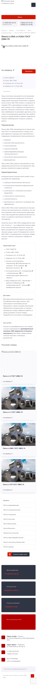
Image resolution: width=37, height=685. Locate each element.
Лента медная (8, 547)
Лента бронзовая (9, 524)
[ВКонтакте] (5, 623)
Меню (20, 17)
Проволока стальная (10, 533)
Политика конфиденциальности (15, 669)
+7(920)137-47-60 (10, 607)
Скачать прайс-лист (20, 554)
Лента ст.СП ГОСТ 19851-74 (13, 484)
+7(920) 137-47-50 (26, 23)
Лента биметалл (9, 528)
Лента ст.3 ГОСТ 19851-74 (13, 376)
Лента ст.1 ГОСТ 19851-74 (13, 412)
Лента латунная (9, 519)
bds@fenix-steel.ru (11, 590)
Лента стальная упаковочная (14, 542)
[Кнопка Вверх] (32, 676)
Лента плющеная (9, 514)
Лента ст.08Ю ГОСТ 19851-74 (14, 448)
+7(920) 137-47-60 (26, 24)
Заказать (28, 71)
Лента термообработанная (13, 537)
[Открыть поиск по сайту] (33, 5)
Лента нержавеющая (11, 505)
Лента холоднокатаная (11, 510)
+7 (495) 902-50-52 (9, 23)
